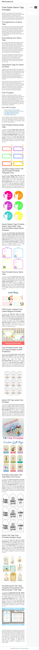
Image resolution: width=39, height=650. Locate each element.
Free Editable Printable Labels (10, 114)
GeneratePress (26, 648)
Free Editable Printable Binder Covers (11, 112)
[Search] (35, 7)
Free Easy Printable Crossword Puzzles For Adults (13, 111)
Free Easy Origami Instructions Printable (12, 109)
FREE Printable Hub (7, 1)
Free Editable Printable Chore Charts (11, 113)
